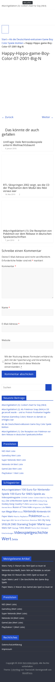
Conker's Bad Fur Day (41, 498)
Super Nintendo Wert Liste (14, 460)
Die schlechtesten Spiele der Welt (21, 500)
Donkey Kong (42, 501)
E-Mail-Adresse (10, 323)
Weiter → (47, 117)
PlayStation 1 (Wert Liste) (13, 627)
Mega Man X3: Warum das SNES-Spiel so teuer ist (24, 574)
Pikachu (16, 517)
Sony (48, 520)
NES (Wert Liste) (9, 604)
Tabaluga (15, 528)
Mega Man (11, 511)
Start (4, 39)
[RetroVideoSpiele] (27, 11)
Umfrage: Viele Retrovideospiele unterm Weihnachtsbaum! (22, 143)
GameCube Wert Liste (12, 468)
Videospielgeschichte (31, 532)
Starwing (22, 524)
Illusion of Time (20, 507)
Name (6, 307)
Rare (44, 517)
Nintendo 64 (43, 511)
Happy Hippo (43, 504)
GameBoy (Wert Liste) (12, 609)
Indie (29, 507)
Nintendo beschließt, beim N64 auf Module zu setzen (26, 570)
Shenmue (33, 520)
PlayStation (24, 517)
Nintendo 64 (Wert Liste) (13, 618)
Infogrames (36, 507)
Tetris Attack (25, 527)
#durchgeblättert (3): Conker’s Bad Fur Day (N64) (24, 5)
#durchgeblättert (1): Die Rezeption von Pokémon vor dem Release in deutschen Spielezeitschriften (27, 234)
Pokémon (35, 516)
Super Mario (37, 524)
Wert (6, 539)
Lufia (43, 507)
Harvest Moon (7, 507)
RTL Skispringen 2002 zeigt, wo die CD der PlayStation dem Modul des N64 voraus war (26, 188)
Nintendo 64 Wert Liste (12, 464)
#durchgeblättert (11, 489)
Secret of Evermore (22, 520)
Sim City (41, 520)
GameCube (33, 504)
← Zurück (7, 117)
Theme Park (35, 528)
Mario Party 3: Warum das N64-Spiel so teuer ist (24, 565)
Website (6, 340)
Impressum (7, 649)
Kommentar (9, 266)
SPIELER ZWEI (9, 524)
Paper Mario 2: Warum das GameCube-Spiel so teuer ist (27, 587)
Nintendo (29, 511)
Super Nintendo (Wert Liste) (14, 613)
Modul (20, 512)
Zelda (15, 539)
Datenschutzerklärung (12, 644)
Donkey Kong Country (12, 504)
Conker (30, 498)
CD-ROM (24, 498)
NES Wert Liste (8, 451)
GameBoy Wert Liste (11, 455)
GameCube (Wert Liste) (12, 622)
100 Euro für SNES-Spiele (25, 493)
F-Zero (26, 504)
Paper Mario (7, 516)
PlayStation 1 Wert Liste (13, 473)
